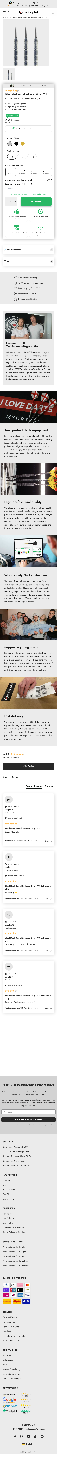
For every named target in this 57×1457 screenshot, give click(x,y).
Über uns (6, 1180)
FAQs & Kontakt (10, 1317)
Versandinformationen (12, 1373)
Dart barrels (13, 17)
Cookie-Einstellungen (12, 1378)
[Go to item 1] (9, 74)
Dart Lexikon (8, 1198)
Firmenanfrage (9, 1321)
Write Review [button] (28, 766)
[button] (28, 91)
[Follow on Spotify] (42, 1436)
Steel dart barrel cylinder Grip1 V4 (37, 17)
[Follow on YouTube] (28, 1436)
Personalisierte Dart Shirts (14, 1256)
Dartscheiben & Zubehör (13, 1227)
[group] (28, 754)
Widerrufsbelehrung (11, 1369)
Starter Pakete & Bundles (14, 1232)
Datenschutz (8, 1359)
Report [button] (30, 841)
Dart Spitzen (8, 1213)
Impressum (7, 1355)
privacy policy (37, 1125)
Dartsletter (7, 1331)
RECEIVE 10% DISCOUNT (28, 1119)
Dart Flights (8, 1222)
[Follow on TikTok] (35, 1436)
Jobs (4, 1184)
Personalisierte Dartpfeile (14, 1246)
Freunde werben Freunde (14, 1335)
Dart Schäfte (8, 1218)
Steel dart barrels (22, 17)
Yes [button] (25, 841)
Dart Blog (7, 1194)
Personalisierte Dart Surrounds (16, 1265)
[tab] (34, 787)
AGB (5, 1364)
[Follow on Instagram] (22, 1436)
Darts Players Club (11, 1326)
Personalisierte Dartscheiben (15, 1260)
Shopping (5, 17)
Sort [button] (5, 777)
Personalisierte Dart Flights (14, 1251)
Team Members (9, 1189)
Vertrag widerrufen (11, 1340)
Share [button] (36, 841)
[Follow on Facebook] (15, 1436)
